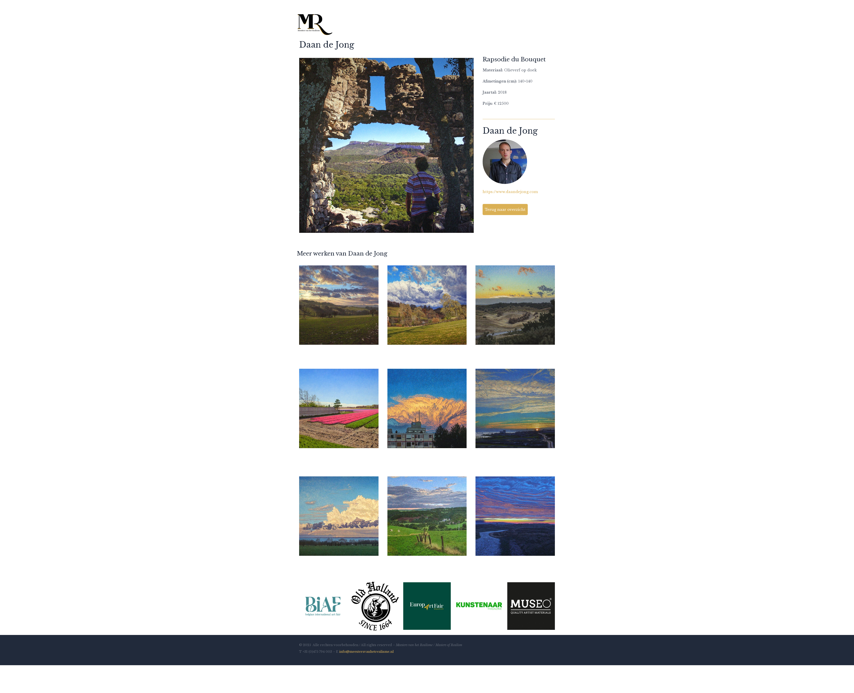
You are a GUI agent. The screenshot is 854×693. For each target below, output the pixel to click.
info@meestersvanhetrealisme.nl (366, 652)
